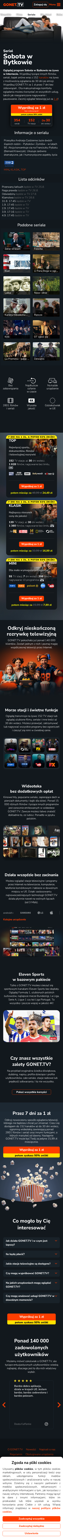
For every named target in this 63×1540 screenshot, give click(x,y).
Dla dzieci (46, 14)
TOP (23, 169)
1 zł (56, 99)
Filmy (19, 14)
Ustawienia (31, 1533)
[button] (4, 1405)
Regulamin (16, 1454)
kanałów (44, 77)
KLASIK (15, 169)
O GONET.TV (15, 1449)
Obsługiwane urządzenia (39, 1454)
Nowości (31, 1449)
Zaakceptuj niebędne (31, 1526)
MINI (6, 169)
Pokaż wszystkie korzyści (31, 1092)
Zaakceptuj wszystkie (32, 1519)
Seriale (31, 14)
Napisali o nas (47, 1449)
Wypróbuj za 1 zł (31, 1150)
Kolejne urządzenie (14, 919)
